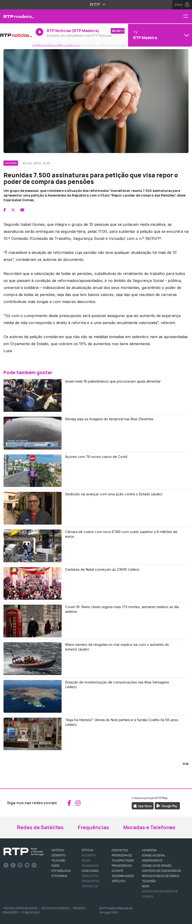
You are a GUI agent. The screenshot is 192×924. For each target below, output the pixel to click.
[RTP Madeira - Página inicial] (16, 16)
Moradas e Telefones (149, 827)
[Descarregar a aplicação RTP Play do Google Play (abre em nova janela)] (167, 805)
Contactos (90, 886)
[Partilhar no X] (13, 209)
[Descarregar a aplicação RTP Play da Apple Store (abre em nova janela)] (143, 805)
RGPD (145, 886)
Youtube (27, 865)
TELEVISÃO (58, 860)
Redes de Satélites (40, 827)
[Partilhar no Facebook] (5, 209)
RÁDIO (55, 866)
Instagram (20, 865)
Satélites (118, 881)
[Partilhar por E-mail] (22, 209)
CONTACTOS (120, 850)
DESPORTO (59, 855)
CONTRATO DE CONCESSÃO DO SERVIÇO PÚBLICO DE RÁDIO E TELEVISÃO (161, 876)
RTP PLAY (87, 850)
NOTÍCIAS (58, 850)
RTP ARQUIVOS (61, 871)
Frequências (93, 827)
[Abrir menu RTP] (96, 4)
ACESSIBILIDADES (123, 876)
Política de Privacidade (21, 908)
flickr (34, 865)
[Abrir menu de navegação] (187, 16)
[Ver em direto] (16, 35)
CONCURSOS (90, 871)
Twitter (13, 865)
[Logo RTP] (24, 852)
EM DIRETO (89, 855)
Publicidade (31, 912)
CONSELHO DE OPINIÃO (156, 866)
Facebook (6, 865)
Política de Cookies (55, 908)
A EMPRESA (149, 850)
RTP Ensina (59, 876)
